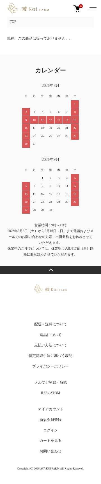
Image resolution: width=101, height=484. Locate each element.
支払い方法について (50, 345)
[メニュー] (92, 8)
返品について (50, 335)
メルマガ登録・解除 (50, 382)
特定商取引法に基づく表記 (50, 356)
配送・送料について (50, 324)
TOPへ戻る (50, 270)
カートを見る (50, 440)
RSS (44, 393)
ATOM (55, 393)
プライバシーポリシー (50, 366)
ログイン (50, 430)
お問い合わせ (50, 451)
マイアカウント (50, 409)
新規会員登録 (50, 420)
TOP (13, 22)
